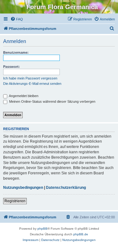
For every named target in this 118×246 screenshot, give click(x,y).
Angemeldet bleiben (23, 96)
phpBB (42, 228)
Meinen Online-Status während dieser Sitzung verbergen (51, 101)
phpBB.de (80, 234)
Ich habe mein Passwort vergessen (30, 78)
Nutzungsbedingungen (23, 187)
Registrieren (14, 201)
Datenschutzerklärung (66, 187)
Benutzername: (16, 52)
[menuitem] (16, 19)
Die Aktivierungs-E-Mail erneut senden (32, 83)
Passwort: (11, 66)
